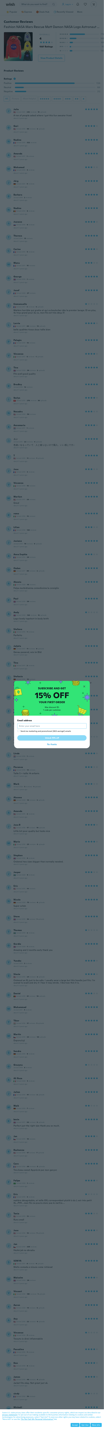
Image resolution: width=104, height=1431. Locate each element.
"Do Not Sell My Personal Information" (37, 1419)
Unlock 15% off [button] (52, 738)
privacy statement (9, 1414)
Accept (75, 1425)
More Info (96, 1425)
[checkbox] (18, 731)
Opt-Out (85, 1425)
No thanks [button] (52, 744)
